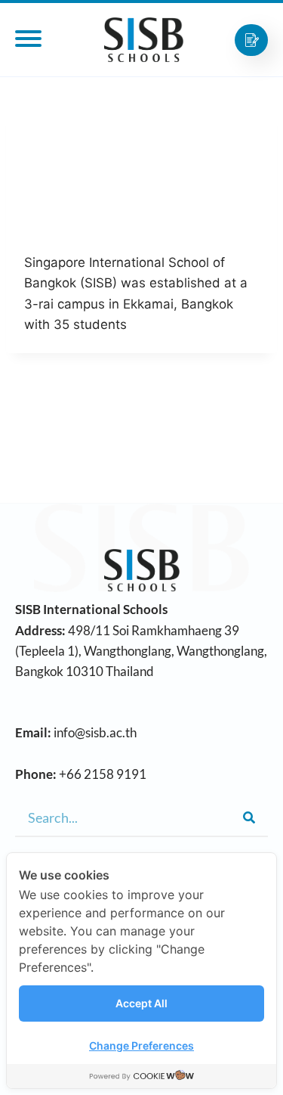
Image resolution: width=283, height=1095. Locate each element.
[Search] (249, 817)
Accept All (141, 1003)
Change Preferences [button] (141, 1045)
